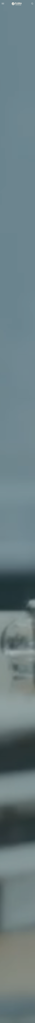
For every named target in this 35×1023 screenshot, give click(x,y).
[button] (3, 3)
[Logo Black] (17, 2)
